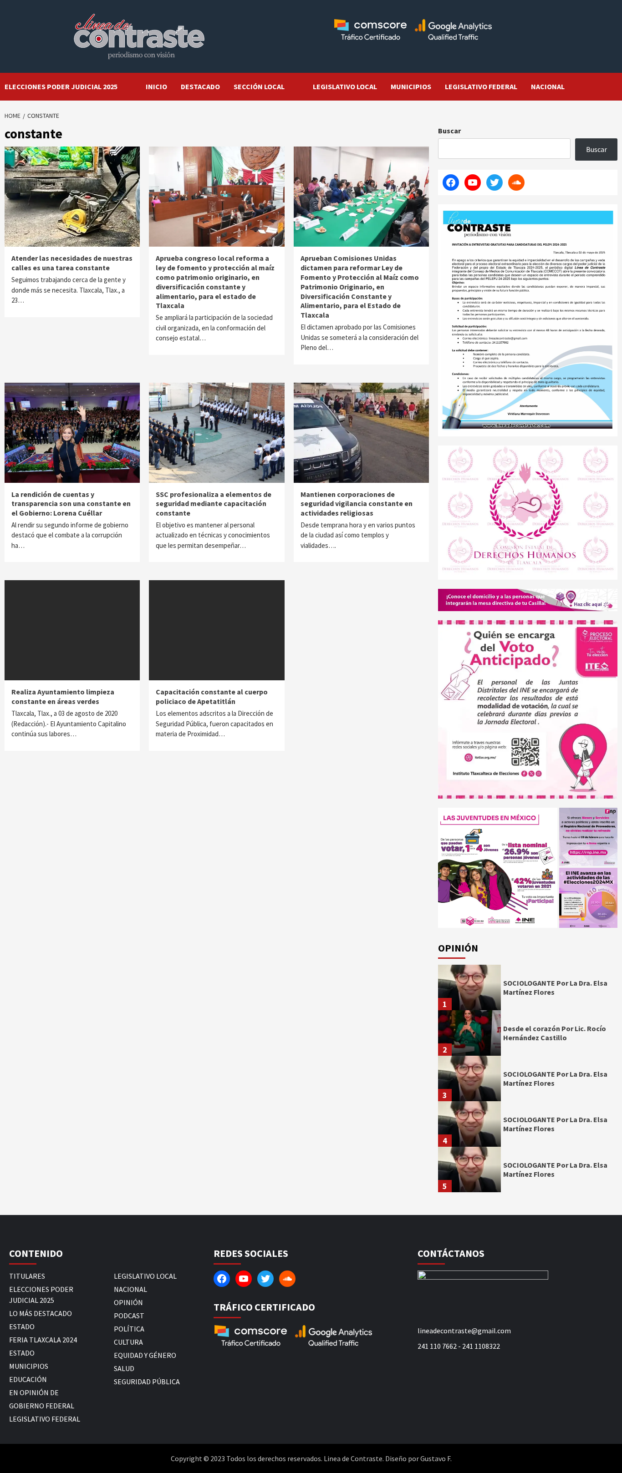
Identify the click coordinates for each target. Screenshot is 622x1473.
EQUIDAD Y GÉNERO (145, 1355)
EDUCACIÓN (28, 1379)
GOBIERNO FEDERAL (41, 1405)
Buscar (449, 130)
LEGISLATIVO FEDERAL (481, 86)
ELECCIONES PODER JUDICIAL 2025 (61, 86)
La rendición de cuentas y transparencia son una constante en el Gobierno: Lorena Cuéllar (71, 504)
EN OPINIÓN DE (34, 1392)
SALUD (124, 1368)
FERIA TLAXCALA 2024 (43, 1339)
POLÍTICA (129, 1328)
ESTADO (22, 1326)
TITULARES (27, 1276)
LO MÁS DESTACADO (40, 1313)
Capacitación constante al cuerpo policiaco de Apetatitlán (212, 696)
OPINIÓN (128, 1302)
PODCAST (129, 1315)
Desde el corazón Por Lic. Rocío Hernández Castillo (554, 1033)
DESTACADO (200, 86)
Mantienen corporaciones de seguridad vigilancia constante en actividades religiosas (357, 504)
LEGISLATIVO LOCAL (345, 86)
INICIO (156, 86)
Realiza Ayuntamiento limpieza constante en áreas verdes (62, 696)
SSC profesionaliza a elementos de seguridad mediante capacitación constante (213, 504)
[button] (497, 868)
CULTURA (128, 1341)
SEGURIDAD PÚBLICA (147, 1381)
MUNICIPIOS (411, 86)
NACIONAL (548, 86)
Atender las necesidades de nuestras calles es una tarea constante (72, 262)
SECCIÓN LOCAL (259, 86)
